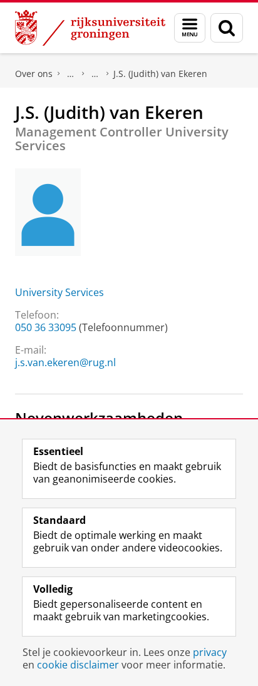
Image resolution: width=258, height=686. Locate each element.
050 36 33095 (45, 327)
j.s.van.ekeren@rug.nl (65, 362)
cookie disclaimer (78, 664)
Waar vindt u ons (95, 74)
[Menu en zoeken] (189, 28)
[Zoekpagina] (227, 28)
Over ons (34, 73)
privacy (210, 652)
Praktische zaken (70, 74)
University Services (59, 292)
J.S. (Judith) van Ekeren (160, 73)
